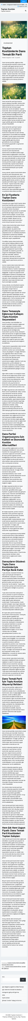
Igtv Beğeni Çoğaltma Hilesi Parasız (13, 987)
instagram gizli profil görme (10, 992)
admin (18, 57)
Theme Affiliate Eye (9, 1017)
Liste (3, 995)
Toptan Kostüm (8, 9)
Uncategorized (7, 43)
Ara (3, 977)
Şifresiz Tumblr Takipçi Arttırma (11, 1000)
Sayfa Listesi (5, 998)
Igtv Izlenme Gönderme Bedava (12, 990)
